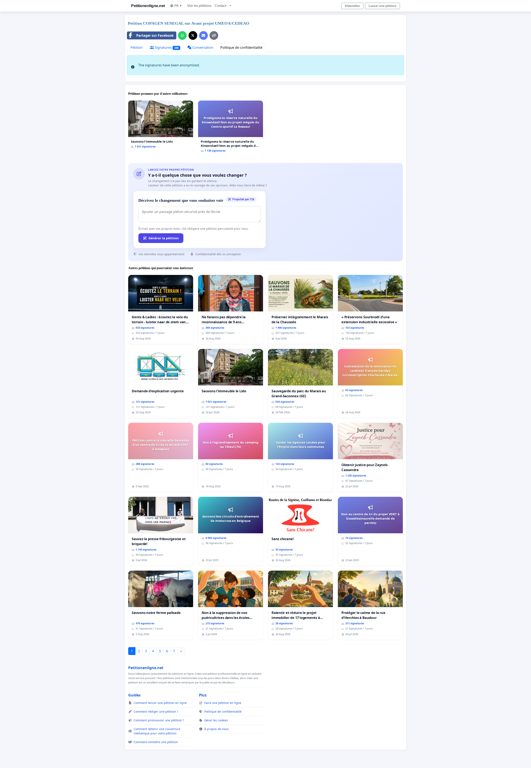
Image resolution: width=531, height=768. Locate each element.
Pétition (136, 47)
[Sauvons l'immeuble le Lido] (160, 126)
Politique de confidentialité (241, 47)
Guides (134, 695)
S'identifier (352, 5)
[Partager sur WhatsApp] (182, 35)
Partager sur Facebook (155, 35)
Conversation (202, 47)
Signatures (166, 47)
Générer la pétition (164, 238)
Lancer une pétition (382, 5)
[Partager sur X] (193, 35)
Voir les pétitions (199, 5)
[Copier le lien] (213, 35)
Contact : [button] (222, 5)
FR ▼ (178, 5)
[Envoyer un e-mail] (203, 35)
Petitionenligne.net (148, 6)
